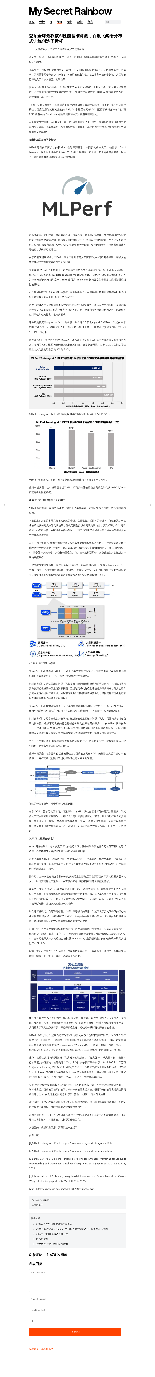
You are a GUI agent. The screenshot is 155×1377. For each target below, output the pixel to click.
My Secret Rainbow (70, 11)
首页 (32, 21)
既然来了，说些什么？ (41, 1349)
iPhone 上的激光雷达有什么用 (52, 1233)
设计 (42, 21)
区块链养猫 (42, 1238)
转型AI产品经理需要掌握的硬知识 (54, 1224)
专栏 (69, 21)
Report (46, 1199)
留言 (90, 21)
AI (51, 21)
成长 (80, 21)
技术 (40, 1204)
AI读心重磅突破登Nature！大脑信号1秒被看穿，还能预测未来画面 (72, 1229)
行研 (59, 21)
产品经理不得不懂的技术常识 (52, 1243)
